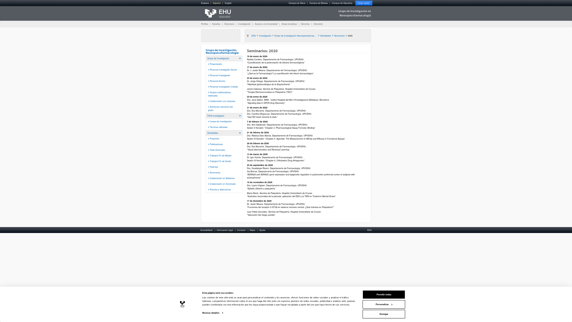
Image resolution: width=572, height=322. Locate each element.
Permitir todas (384, 294)
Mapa (252, 230)
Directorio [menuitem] (318, 23)
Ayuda (262, 230)
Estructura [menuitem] (229, 23)
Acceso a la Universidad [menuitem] (266, 23)
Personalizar (382, 304)
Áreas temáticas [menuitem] (289, 23)
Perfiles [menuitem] (204, 23)
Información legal (225, 230)
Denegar (384, 314)
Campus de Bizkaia (319, 2)
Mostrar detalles (210, 313)
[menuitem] (205, 3)
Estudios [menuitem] (216, 23)
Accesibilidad (206, 230)
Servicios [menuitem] (305, 23)
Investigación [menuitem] (244, 23)
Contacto (241, 230)
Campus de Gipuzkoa (342, 2)
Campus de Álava (297, 2)
